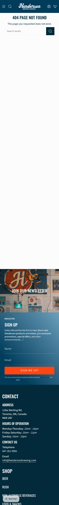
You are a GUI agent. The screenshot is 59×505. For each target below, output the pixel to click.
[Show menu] (4, 6)
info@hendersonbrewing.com (19, 460)
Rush (5, 487)
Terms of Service (10, 380)
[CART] (55, 6)
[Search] (50, 31)
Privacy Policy (45, 377)
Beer (5, 478)
